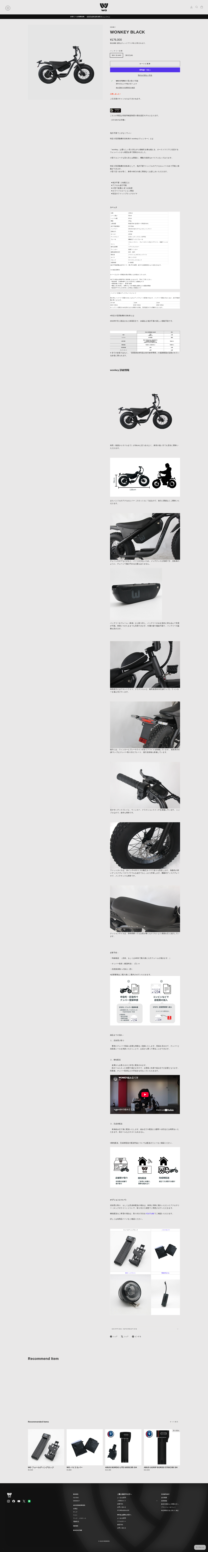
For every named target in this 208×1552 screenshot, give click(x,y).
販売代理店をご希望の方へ (170, 1504)
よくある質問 (121, 1497)
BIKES (75, 1494)
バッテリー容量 (116, 51)
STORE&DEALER (123, 1510)
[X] (24, 1501)
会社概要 (164, 1497)
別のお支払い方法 (145, 75)
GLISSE (76, 1497)
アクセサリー (121, 1521)
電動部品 (76, 1521)
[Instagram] (8, 1501)
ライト (75, 1515)
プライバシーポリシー (168, 1507)
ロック (75, 1512)
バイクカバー (165, 1230)
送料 (118, 43)
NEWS (75, 1526)
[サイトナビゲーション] (6, 7)
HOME (112, 27)
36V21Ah (129, 55)
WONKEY (76, 1501)
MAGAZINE (77, 1530)
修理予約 (120, 1524)
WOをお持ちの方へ (124, 1515)
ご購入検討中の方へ (124, 1494)
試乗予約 (120, 1504)
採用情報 (164, 1501)
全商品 (75, 1508)
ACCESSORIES (79, 1505)
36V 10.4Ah (116, 55)
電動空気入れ (165, 1273)
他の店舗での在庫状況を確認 (125, 87)
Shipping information (124, 1329)
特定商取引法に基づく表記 (170, 1510)
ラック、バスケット (79, 1518)
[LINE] (29, 1501)
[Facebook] (13, 1501)
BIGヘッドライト (130, 1273)
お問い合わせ (121, 1507)
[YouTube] (19, 1501)
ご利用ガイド (121, 1501)
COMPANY (165, 1494)
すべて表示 (174, 1422)
